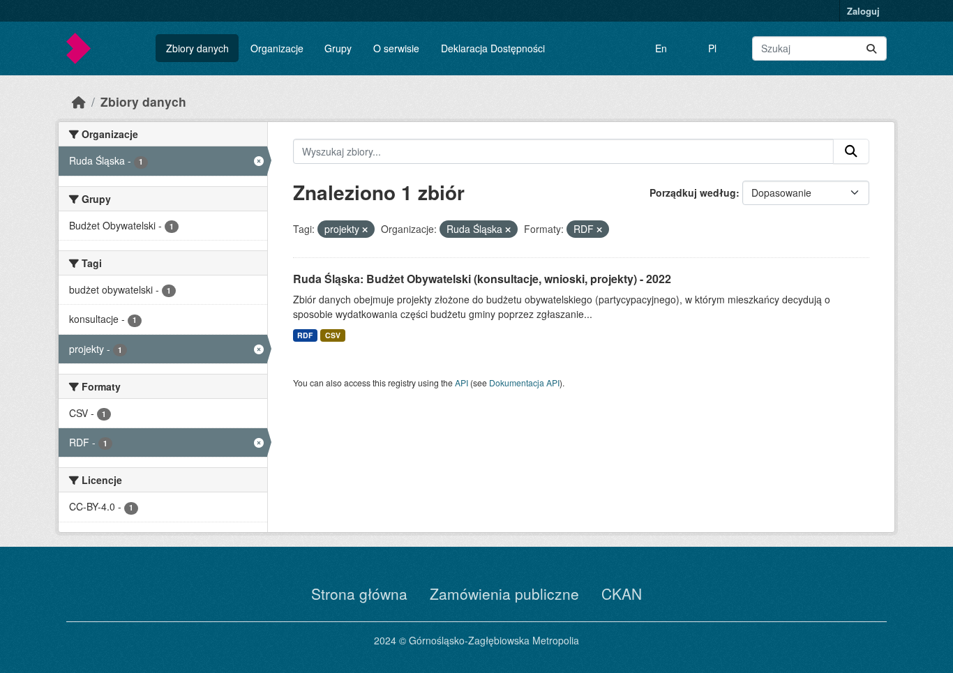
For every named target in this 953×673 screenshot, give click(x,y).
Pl (712, 48)
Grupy (338, 48)
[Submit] (871, 48)
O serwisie (396, 48)
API (461, 382)
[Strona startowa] (79, 101)
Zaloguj (863, 10)
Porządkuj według (693, 192)
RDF (305, 335)
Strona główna (359, 593)
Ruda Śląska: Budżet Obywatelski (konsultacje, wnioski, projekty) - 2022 (482, 279)
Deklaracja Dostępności (493, 48)
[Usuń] (365, 229)
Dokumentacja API (524, 382)
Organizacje (276, 48)
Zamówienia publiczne (504, 593)
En (661, 48)
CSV (332, 335)
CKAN (621, 593)
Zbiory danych (197, 48)
